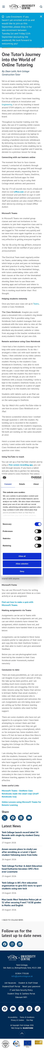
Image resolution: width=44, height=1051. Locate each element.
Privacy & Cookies (17, 1020)
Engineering (7, 104)
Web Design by (16, 1028)
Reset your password (31, 986)
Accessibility (12, 1017)
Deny (22, 571)
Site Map (29, 1020)
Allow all (22, 556)
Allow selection (22, 564)
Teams (36, 303)
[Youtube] (13, 1009)
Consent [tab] (7, 484)
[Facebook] (5, 1009)
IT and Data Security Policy (21, 990)
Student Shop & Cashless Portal (21, 993)
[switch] (38, 531)
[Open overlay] (4, 6)
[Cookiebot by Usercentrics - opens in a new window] (31, 477)
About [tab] (36, 484)
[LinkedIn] (29, 1009)
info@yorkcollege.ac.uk (22, 976)
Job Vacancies (10, 983)
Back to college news (13, 920)
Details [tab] (22, 484)
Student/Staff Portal (11, 986)
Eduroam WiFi (21, 997)
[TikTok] (37, 1009)
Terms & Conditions (27, 1017)
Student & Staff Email (28, 983)
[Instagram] (21, 1009)
